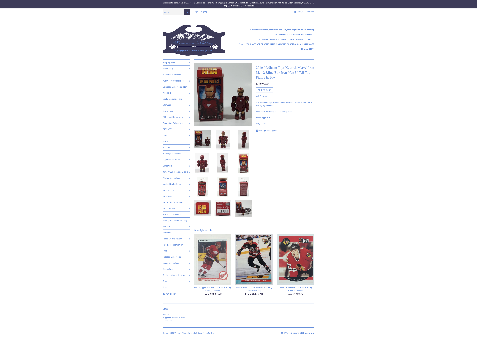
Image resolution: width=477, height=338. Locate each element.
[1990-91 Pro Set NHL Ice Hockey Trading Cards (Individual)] (295, 259)
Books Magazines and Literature (176, 101)
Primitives (167, 232)
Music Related (176, 208)
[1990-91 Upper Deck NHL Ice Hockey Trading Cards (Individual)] (212, 259)
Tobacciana (176, 269)
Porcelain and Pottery (176, 238)
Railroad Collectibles (172, 256)
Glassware (176, 165)
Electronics (168, 141)
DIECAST (176, 129)
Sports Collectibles (176, 262)
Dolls (176, 135)
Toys (176, 281)
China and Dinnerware (176, 117)
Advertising (176, 68)
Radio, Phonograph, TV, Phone (176, 247)
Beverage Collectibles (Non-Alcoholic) (176, 89)
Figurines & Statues (176, 159)
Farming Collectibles (172, 153)
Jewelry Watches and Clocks (176, 171)
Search (166, 314)
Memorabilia (176, 190)
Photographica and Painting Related (176, 223)
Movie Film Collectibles (173, 202)
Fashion (176, 147)
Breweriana (176, 110)
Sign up (204, 11)
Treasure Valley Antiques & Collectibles (188, 333)
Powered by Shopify (209, 333)
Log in (196, 11)
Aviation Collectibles (172, 74)
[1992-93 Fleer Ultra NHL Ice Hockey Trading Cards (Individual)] (254, 259)
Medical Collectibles (176, 184)
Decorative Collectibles (176, 123)
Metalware (176, 196)
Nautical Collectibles (172, 214)
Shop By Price (176, 62)
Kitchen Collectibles (176, 177)
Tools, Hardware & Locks (176, 275)
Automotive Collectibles (176, 80)
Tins (165, 287)
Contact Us (167, 320)
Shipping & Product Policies (174, 317)
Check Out (310, 11)
